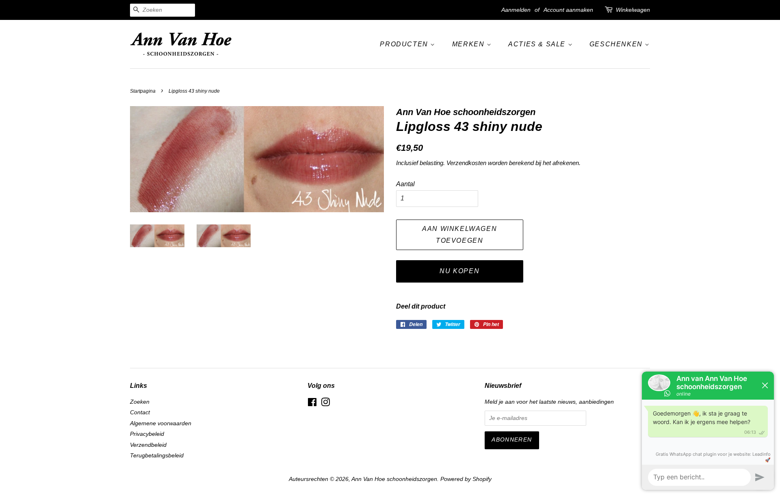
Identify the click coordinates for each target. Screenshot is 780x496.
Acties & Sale (538, 44)
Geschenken (617, 44)
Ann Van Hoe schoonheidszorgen (394, 479)
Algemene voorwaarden (160, 423)
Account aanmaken (568, 10)
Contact (140, 412)
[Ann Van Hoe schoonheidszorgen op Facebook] (312, 404)
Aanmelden (516, 10)
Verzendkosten (466, 162)
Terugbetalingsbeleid (157, 455)
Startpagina (143, 91)
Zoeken (140, 402)
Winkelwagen (633, 10)
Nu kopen (459, 271)
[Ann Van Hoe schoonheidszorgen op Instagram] (325, 404)
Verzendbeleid (148, 445)
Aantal (405, 184)
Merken (469, 44)
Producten (405, 44)
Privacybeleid (147, 434)
